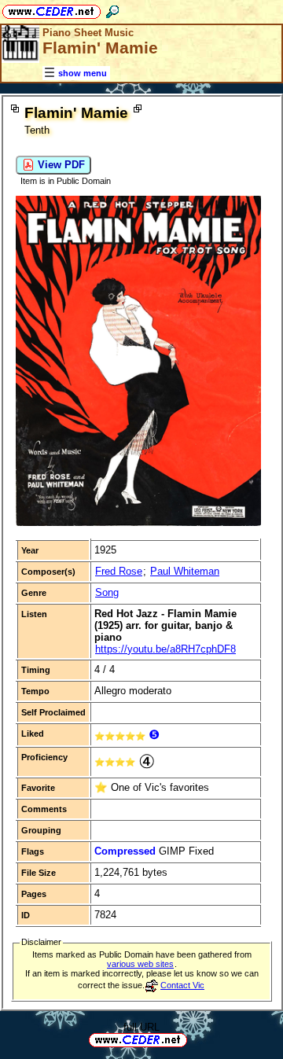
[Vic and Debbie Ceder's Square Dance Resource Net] (51, 9)
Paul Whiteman (184, 571)
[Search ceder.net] (112, 9)
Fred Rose (118, 571)
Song (107, 592)
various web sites (140, 964)
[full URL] (193, 1039)
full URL (141, 1027)
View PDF (60, 165)
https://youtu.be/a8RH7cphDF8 (165, 649)
